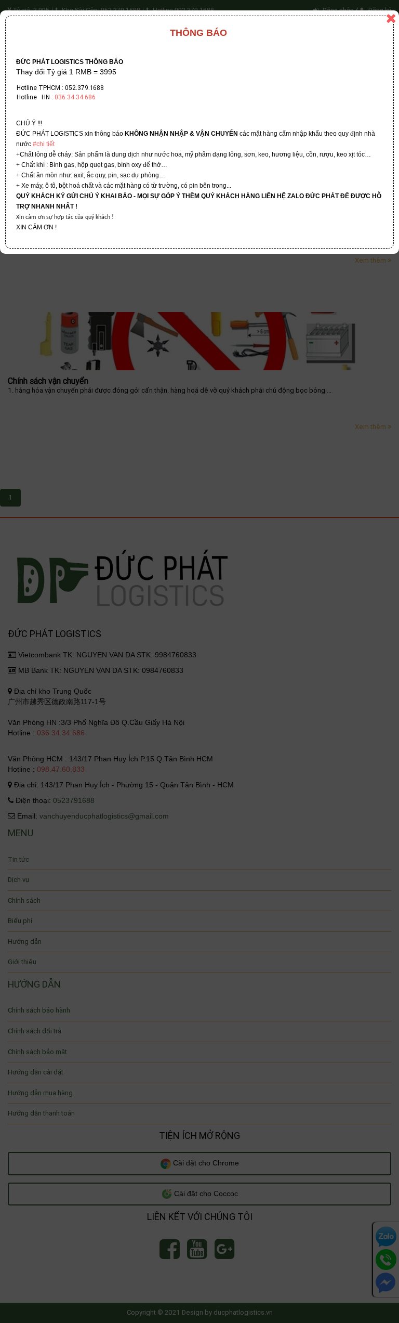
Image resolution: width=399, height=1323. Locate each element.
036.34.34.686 (75, 97)
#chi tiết (44, 144)
